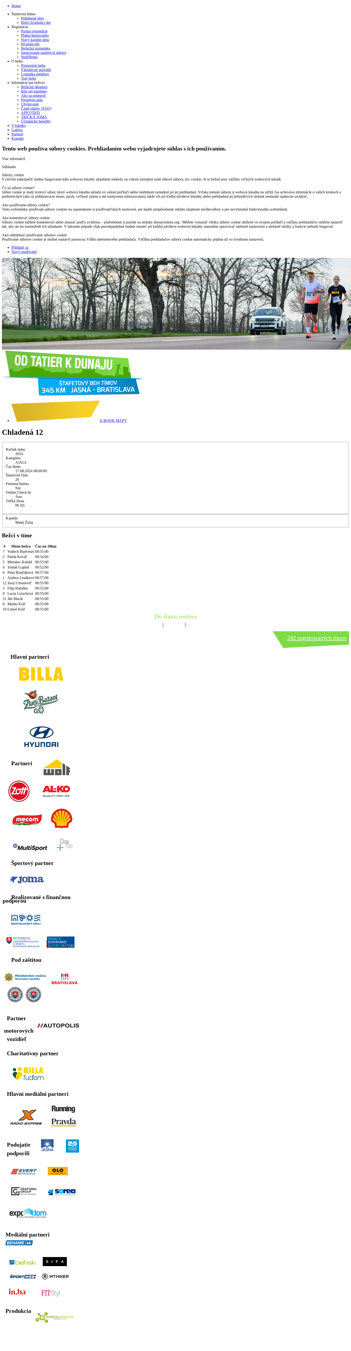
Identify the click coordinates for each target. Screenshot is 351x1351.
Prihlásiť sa (19, 247)
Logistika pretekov (35, 74)
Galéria (16, 130)
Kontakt (17, 138)
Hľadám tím (30, 44)
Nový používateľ (24, 252)
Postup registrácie (34, 31)
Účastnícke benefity (36, 121)
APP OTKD (30, 113)
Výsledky (18, 126)
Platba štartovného (35, 35)
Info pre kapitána (34, 91)
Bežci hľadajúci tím (36, 23)
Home (16, 6)
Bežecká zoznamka (35, 48)
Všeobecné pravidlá (36, 70)
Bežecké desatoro (34, 87)
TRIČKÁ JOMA (34, 117)
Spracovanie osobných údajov (43, 53)
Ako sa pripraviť (33, 95)
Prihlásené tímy (32, 18)
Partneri (17, 134)
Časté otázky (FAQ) (36, 108)
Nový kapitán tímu (35, 40)
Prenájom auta (32, 100)
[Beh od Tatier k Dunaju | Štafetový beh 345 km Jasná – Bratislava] (72, 394)
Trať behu (28, 78)
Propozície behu (33, 65)
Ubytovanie (30, 104)
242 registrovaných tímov (317, 638)
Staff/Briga (29, 57)
